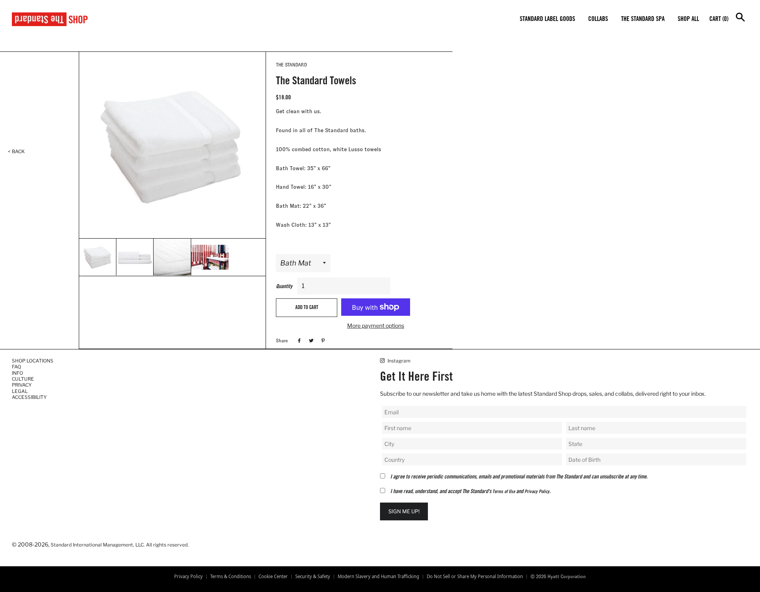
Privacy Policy (536, 492)
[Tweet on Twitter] (310, 340)
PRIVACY (22, 385)
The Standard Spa (643, 19)
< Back (16, 151)
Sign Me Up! (404, 511)
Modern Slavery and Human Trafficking (378, 576)
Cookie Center (273, 576)
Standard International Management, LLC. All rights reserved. (120, 545)
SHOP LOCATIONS (32, 361)
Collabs (598, 19)
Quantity (284, 287)
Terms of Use (503, 492)
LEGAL (20, 391)
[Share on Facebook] (298, 340)
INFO (17, 373)
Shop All (688, 19)
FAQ (16, 367)
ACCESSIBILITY (29, 397)
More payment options (375, 325)
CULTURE (23, 379)
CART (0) (718, 19)
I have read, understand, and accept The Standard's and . (470, 492)
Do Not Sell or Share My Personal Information (475, 576)
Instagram (398, 361)
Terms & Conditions (230, 576)
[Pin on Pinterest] (322, 340)
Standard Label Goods (547, 19)
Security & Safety (312, 576)
